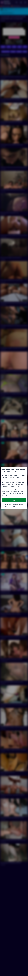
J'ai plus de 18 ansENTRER (14, 500)
